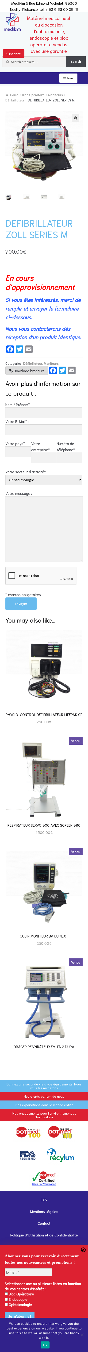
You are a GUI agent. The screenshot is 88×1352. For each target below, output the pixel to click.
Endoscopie (17, 1299)
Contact (44, 1222)
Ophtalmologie (20, 1304)
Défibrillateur (14, 100)
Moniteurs (55, 95)
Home (14, 95)
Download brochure (29, 370)
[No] (82, 1335)
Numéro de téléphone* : (67, 446)
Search (76, 61)
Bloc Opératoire (33, 95)
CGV (44, 1199)
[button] (75, 118)
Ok (45, 1345)
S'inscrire (13, 53)
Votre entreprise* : (41, 446)
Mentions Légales (44, 1211)
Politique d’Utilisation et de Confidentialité (44, 1234)
